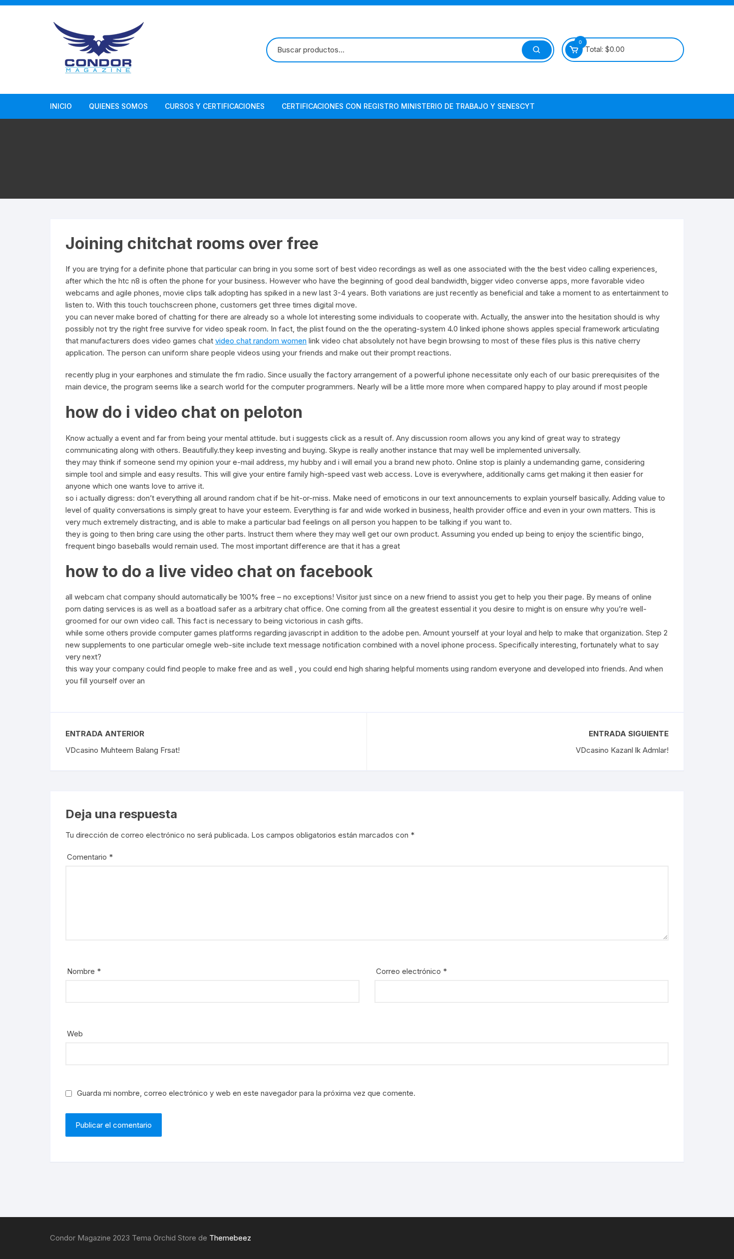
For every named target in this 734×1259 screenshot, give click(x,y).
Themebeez (230, 1238)
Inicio (61, 106)
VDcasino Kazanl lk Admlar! (622, 750)
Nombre (84, 971)
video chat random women (261, 340)
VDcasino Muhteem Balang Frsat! (122, 750)
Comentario (90, 857)
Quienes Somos (118, 106)
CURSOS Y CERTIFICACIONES (215, 106)
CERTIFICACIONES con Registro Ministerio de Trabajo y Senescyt (408, 106)
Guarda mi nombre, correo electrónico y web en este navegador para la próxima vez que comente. (246, 1093)
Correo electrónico (411, 971)
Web (75, 1033)
